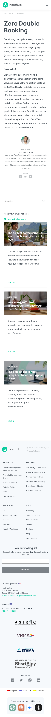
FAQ (4, 510)
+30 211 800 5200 (9, 611)
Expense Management (35, 472)
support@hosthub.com (26, 595)
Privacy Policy (32, 520)
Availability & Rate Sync (36, 467)
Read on (11, 282)
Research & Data (10, 515)
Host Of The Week (10, 529)
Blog (5, 13)
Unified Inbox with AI (34, 477)
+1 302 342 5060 (9, 595)
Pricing (5, 491)
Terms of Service (33, 515)
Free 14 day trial (9, 496)
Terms (37, 451)
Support (29, 524)
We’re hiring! (31, 538)
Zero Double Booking (16, 13)
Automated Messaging (35, 481)
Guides (5, 520)
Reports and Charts (34, 486)
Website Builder (9, 487)
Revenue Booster (10, 482)
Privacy (30, 451)
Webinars (6, 524)
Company (30, 510)
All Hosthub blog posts (15, 219)
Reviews (29, 529)
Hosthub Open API (33, 490)
